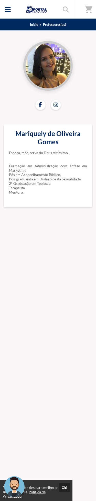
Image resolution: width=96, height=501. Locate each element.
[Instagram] (56, 105)
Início (34, 24)
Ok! (64, 488)
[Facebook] (40, 105)
